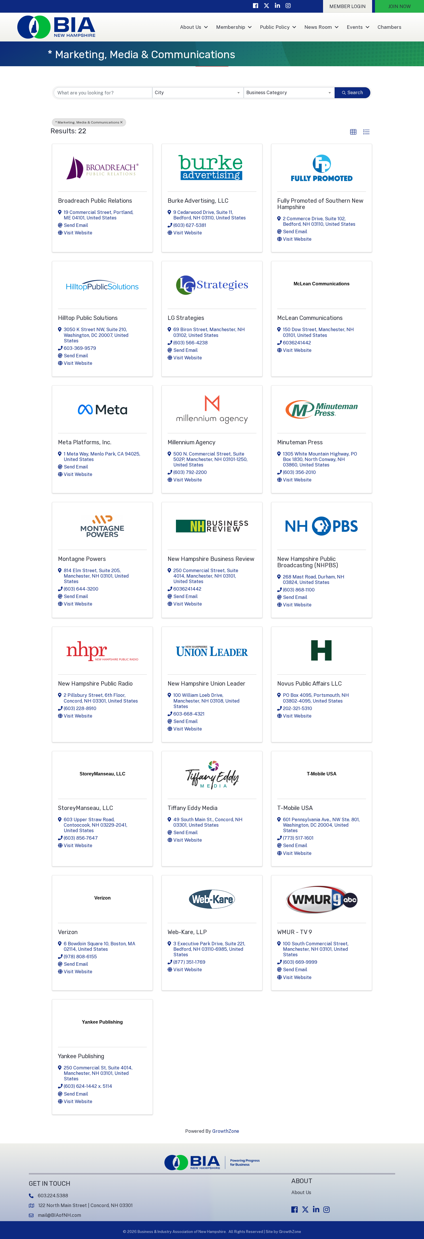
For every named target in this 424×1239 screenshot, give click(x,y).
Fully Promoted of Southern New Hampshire (320, 203)
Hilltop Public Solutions (88, 317)
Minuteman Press (300, 442)
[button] (347, 6)
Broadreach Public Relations (95, 200)
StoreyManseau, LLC (85, 808)
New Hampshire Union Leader (206, 683)
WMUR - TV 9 (294, 932)
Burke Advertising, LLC (198, 200)
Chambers (390, 27)
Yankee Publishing (81, 1056)
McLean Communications (310, 317)
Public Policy (275, 27)
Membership (230, 27)
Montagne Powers (82, 558)
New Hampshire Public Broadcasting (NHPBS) (307, 562)
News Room (318, 27)
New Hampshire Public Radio (95, 683)
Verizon (68, 932)
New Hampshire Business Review (211, 558)
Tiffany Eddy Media (192, 808)
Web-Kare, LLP (187, 932)
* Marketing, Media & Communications (87, 122)
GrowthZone (225, 1131)
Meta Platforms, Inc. (84, 442)
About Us (190, 27)
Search (355, 92)
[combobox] (197, 92)
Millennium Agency (191, 442)
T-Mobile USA (295, 808)
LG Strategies (186, 317)
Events (355, 27)
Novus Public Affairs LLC (309, 683)
